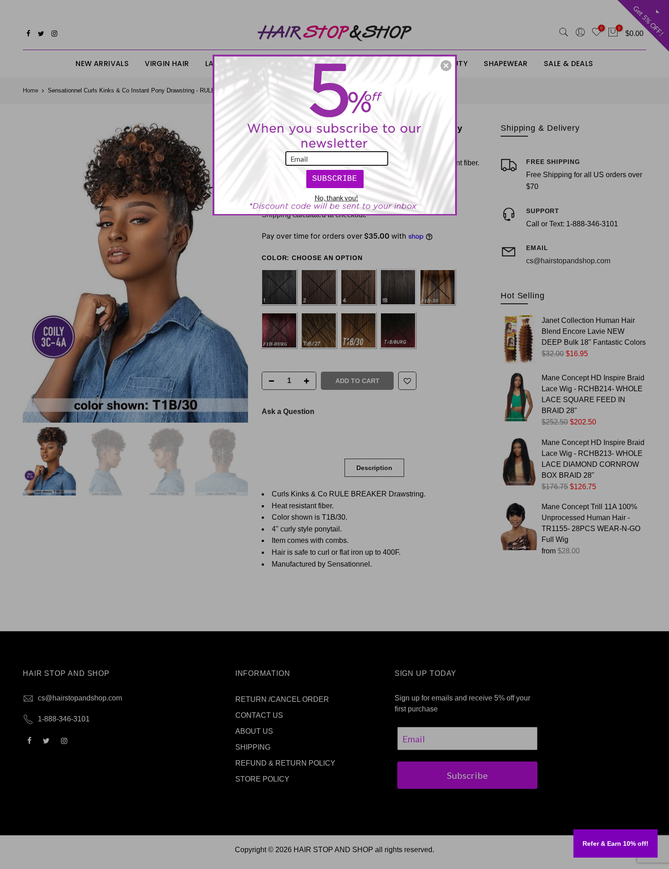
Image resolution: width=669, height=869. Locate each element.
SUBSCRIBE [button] (334, 178)
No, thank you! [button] (336, 198)
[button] (446, 65)
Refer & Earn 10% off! (616, 843)
